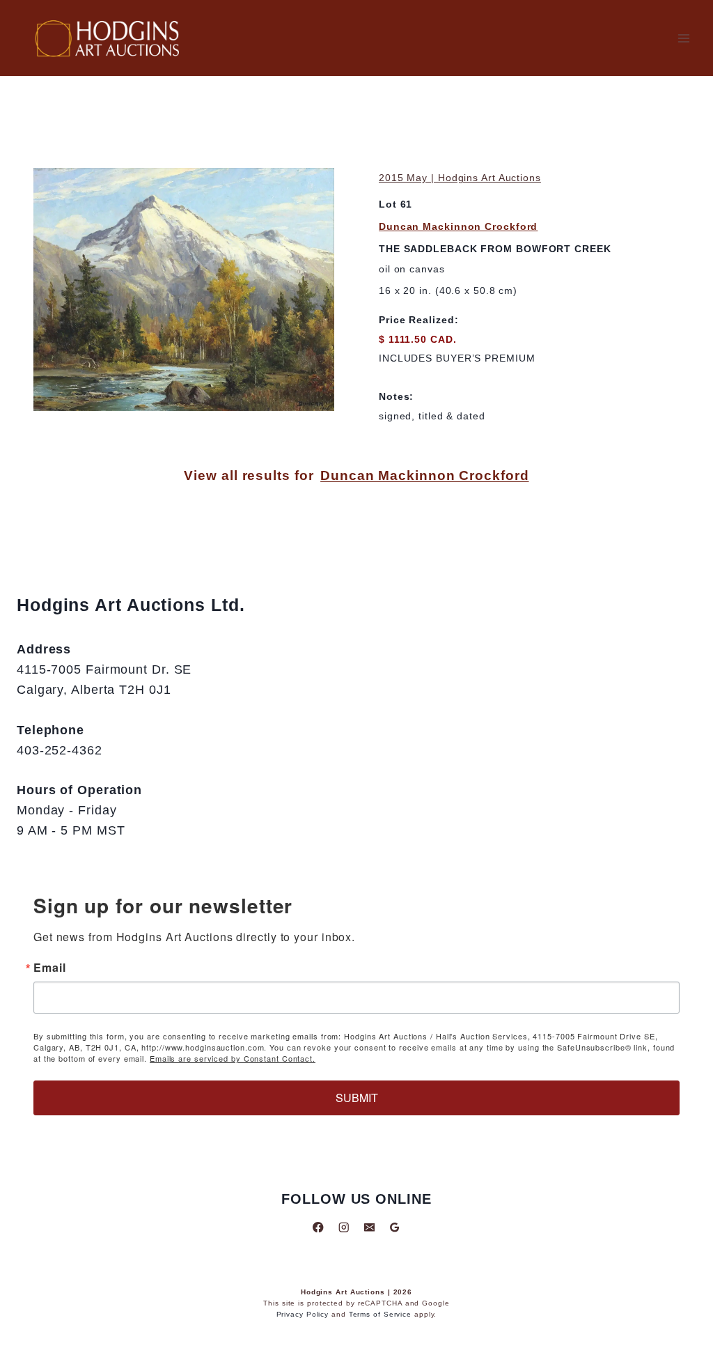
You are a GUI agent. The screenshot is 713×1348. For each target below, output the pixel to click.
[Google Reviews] (394, 1227)
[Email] (369, 1227)
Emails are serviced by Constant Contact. (232, 1058)
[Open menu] (683, 38)
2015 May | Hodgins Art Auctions (460, 177)
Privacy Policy (302, 1314)
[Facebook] (318, 1227)
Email (49, 967)
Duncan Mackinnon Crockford (458, 226)
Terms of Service (380, 1314)
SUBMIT (357, 1098)
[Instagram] (343, 1227)
